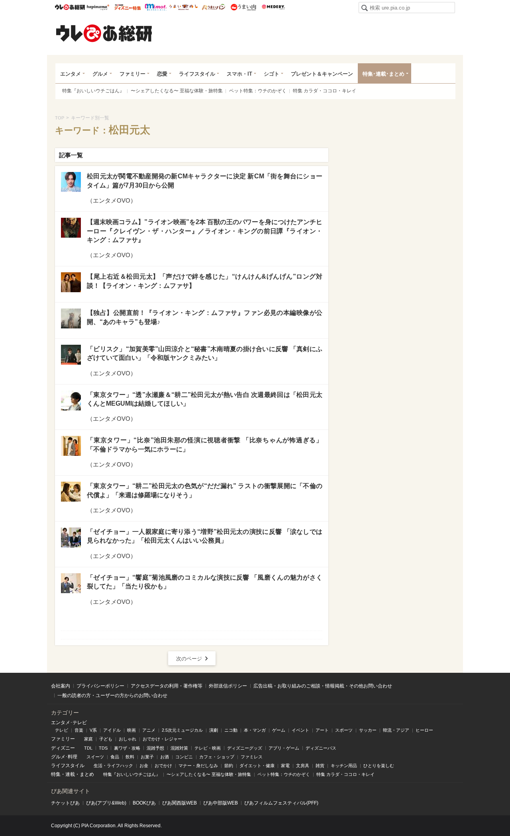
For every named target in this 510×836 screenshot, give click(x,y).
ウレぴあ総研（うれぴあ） (104, 33)
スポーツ (344, 730)
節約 (228, 765)
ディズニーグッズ (244, 748)
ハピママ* (98, 7)
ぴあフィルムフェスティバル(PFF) (281, 803)
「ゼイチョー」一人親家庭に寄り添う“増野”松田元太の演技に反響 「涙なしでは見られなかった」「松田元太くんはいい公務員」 (204, 536)
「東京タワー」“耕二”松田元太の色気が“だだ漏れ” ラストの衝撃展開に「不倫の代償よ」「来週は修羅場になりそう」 (204, 490)
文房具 (302, 765)
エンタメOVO (111, 200)
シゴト (271, 74)
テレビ (61, 730)
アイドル (112, 730)
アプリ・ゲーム (284, 748)
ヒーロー (424, 730)
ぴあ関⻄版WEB (179, 803)
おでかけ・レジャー (162, 738)
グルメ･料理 (64, 757)
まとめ (87, 774)
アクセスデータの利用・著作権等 (166, 686)
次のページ (189, 659)
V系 (93, 730)
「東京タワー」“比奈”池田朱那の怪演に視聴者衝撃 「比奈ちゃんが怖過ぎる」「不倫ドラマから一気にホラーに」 (204, 444)
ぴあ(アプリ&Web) (106, 803)
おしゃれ (127, 738)
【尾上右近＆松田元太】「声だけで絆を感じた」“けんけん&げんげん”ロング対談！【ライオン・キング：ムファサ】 (204, 281)
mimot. (156, 7)
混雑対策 (179, 748)
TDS (103, 748)
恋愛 (162, 74)
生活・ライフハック (113, 765)
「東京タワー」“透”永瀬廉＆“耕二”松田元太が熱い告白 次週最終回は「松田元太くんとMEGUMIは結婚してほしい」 (204, 399)
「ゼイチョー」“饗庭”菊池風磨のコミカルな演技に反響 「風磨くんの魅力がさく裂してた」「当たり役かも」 (204, 582)
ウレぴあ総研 (70, 7)
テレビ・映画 (207, 748)
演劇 (213, 730)
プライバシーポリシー (100, 686)
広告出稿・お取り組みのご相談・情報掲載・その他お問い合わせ (322, 686)
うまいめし (183, 7)
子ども (105, 738)
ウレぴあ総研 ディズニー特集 (128, 7)
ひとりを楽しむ (378, 765)
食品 (114, 756)
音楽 (79, 730)
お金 (143, 765)
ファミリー (132, 74)
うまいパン (213, 7)
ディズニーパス (321, 748)
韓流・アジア (396, 730)
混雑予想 (155, 748)
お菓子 (147, 756)
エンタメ (70, 74)
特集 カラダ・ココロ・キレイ (324, 91)
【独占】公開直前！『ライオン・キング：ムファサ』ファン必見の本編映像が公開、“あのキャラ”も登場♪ (204, 317)
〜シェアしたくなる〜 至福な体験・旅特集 (177, 91)
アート (322, 730)
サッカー (368, 730)
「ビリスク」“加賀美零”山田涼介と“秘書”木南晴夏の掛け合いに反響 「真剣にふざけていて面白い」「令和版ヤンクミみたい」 (204, 353)
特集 (56, 774)
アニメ (148, 730)
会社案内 (60, 686)
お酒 (164, 756)
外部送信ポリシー (228, 686)
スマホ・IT (239, 74)
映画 (131, 730)
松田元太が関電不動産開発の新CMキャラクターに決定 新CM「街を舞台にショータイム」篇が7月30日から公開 (204, 180)
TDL (88, 748)
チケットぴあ (65, 803)
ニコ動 (230, 730)
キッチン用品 (344, 765)
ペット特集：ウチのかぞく (257, 91)
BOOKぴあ (144, 803)
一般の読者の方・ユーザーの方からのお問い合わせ (112, 695)
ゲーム (278, 730)
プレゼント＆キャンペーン (322, 74)
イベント (300, 730)
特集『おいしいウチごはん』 (93, 91)
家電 (285, 765)
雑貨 (320, 765)
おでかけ (163, 765)
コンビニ (184, 756)
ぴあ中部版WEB (220, 803)
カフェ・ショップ (216, 756)
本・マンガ (255, 730)
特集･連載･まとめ (383, 74)
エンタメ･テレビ (69, 722)
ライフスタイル (197, 74)
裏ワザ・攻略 (127, 748)
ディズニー (63, 748)
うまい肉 (243, 7)
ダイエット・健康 (257, 765)
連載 (70, 774)
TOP (59, 117)
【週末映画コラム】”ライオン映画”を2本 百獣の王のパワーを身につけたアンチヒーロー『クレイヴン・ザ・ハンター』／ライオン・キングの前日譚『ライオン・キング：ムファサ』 (204, 231)
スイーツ (95, 756)
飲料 (130, 756)
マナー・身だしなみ (198, 765)
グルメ (100, 74)
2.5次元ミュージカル (182, 730)
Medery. (273, 7)
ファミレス (252, 756)
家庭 (88, 738)
